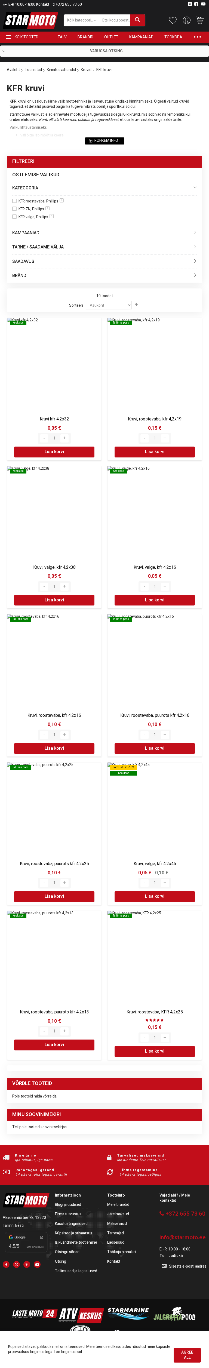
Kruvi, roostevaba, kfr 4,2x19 (155, 419)
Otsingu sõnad (67, 1252)
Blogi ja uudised (68, 1204)
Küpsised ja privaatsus (73, 1233)
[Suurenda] (64, 438)
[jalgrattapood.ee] (174, 1322)
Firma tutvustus (68, 1214)
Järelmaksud (118, 1214)
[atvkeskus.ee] (81, 1322)
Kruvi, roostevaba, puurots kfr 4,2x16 (154, 715)
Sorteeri (76, 305)
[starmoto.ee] (30, 20)
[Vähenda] (44, 438)
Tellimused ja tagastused (76, 1271)
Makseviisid (117, 1223)
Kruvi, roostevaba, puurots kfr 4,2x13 (54, 1012)
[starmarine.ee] (128, 1322)
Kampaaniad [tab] (25, 233)
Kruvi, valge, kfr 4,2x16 (155, 567)
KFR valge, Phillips (36, 217)
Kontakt (113, 1261)
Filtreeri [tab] (23, 161)
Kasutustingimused (71, 1223)
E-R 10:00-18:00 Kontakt (28, 4)
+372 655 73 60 (69, 4)
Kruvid (86, 70)
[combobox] (122, 20)
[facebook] (6, 1264)
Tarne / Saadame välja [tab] (38, 247)
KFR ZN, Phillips (33, 209)
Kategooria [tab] (25, 188)
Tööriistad (33, 70)
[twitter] (16, 1264)
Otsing (60, 1261)
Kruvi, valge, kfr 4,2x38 (54, 567)
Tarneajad (115, 1233)
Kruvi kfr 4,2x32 (54, 419)
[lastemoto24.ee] (35, 1322)
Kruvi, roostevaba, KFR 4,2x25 (155, 1012)
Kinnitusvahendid (61, 70)
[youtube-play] (37, 1264)
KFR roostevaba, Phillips (41, 201)
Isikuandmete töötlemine (76, 1242)
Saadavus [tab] (23, 261)
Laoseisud (115, 1242)
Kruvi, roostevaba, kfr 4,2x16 (54, 715)
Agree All (187, 1354)
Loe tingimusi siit (68, 1352)
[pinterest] (26, 1264)
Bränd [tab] (19, 275)
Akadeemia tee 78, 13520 (24, 1218)
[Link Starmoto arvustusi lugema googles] (26, 1253)
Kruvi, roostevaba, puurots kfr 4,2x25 (54, 863)
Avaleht (13, 70)
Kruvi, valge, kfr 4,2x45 (155, 863)
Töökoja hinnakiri (121, 1252)
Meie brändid (118, 1204)
